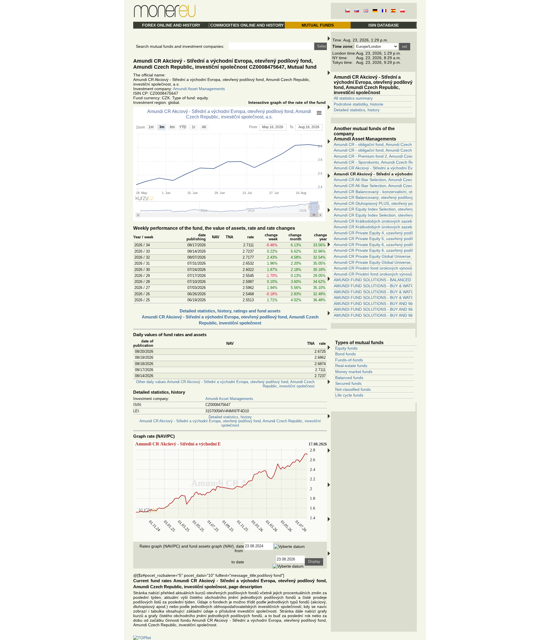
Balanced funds (349, 377)
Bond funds (345, 354)
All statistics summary (353, 98)
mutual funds (318, 25)
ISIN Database (383, 25)
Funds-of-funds (349, 360)
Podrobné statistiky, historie (358, 104)
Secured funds (348, 383)
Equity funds (346, 348)
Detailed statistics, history (357, 110)
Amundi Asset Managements (199, 88)
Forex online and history (171, 25)
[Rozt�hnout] (329, 300)
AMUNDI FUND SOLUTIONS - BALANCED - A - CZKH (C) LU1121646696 (400, 280)
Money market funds (353, 371)
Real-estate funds (351, 365)
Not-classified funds (353, 389)
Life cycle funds (349, 395)
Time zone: (343, 46)
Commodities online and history (247, 25)
